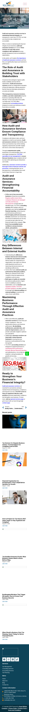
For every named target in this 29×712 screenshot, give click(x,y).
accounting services (17, 103)
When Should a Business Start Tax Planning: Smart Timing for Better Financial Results (13, 634)
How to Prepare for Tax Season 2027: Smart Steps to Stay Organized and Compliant (14, 520)
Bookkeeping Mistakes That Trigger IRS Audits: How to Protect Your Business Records (13, 596)
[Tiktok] (17, 659)
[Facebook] (4, 659)
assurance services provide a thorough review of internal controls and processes (14, 166)
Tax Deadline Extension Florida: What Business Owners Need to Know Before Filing (14, 558)
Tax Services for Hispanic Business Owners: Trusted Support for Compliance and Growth (13, 444)
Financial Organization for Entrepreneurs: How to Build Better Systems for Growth (13, 482)
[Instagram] (8, 659)
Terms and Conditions (14, 710)
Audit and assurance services (11, 386)
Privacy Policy (13, 708)
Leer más (5, 450)
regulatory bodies (10, 286)
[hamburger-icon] (25, 4)
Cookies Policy (22, 708)
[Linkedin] (13, 659)
